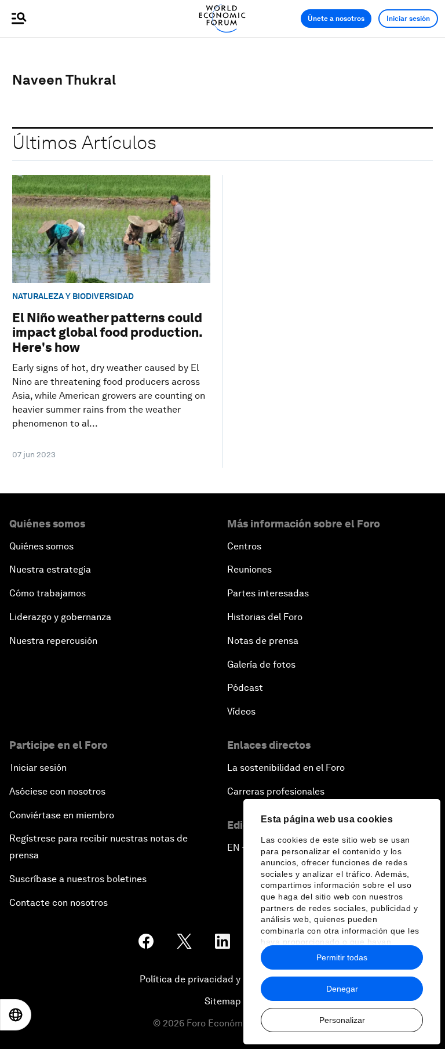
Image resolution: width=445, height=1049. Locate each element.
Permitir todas (341, 957)
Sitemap (223, 1001)
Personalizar (342, 1020)
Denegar (342, 988)
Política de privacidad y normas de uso (222, 979)
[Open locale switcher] (16, 1015)
